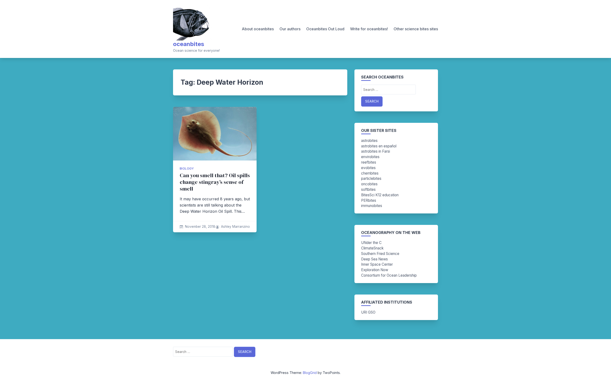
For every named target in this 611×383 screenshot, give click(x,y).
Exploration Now (374, 270)
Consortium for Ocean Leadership (389, 275)
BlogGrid (310, 373)
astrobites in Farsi (375, 151)
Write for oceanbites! (369, 28)
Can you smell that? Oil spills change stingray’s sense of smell (215, 182)
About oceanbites (258, 28)
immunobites (371, 205)
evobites (368, 168)
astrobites (369, 140)
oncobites (369, 184)
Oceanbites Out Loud (325, 28)
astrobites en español (378, 146)
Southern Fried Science (380, 253)
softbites (368, 189)
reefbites (368, 162)
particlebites (371, 178)
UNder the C (371, 242)
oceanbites (188, 44)
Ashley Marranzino (235, 226)
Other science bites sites (416, 28)
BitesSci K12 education (380, 195)
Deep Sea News (374, 259)
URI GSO (368, 312)
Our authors (289, 28)
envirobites (370, 157)
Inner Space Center (377, 264)
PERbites (368, 200)
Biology (187, 168)
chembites (370, 173)
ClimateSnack (372, 248)
